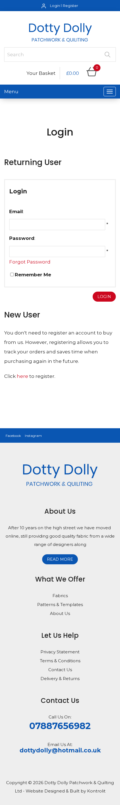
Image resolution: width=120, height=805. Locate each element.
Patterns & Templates (60, 604)
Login (55, 5)
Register (70, 5)
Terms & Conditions (60, 660)
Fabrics (60, 595)
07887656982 (60, 725)
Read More (60, 559)
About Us (60, 613)
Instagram (33, 436)
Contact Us (60, 669)
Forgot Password (30, 262)
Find (107, 54)
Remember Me (33, 274)
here (22, 376)
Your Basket (41, 73)
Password (21, 238)
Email (16, 211)
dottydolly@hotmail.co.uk (60, 750)
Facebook (13, 436)
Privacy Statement (60, 651)
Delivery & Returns (60, 678)
